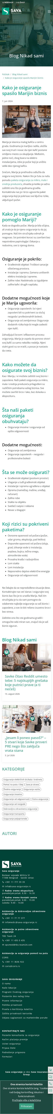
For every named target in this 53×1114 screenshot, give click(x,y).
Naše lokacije (9, 987)
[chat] (50, 1077)
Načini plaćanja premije (15, 1039)
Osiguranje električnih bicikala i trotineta (22, 779)
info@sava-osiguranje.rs (18, 886)
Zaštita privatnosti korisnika (17, 1013)
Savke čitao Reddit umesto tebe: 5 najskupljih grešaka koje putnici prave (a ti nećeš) (26, 682)
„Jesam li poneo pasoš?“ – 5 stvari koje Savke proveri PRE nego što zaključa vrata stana (26, 744)
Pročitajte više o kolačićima (26, 1100)
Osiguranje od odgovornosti (16, 799)
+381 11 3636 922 (14, 961)
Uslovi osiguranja (11, 1043)
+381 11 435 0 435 (15, 940)
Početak (5, 74)
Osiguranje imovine (12, 794)
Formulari (7, 1056)
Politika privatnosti (12, 1005)
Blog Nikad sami (20, 74)
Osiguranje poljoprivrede (15, 818)
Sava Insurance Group (35, 1073)
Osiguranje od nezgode (14, 804)
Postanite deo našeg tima (15, 996)
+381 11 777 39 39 (15, 882)
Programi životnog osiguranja (18, 992)
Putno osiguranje (40, 799)
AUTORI (9, 833)
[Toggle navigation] (49, 11)
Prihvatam (26, 1106)
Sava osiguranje (14, 1072)
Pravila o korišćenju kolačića (17, 1009)
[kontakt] (50, 1090)
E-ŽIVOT (21, 2)
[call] (50, 1083)
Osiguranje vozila (31, 789)
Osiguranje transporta (13, 814)
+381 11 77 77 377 (15, 918)
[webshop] (50, 1070)
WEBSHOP (8, 2)
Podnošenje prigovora (13, 1052)
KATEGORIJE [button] (13, 769)
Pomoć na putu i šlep (13, 784)
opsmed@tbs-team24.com (18, 944)
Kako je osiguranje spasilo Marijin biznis (24, 78)
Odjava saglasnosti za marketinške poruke (24, 1017)
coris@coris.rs (12, 966)
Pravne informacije (12, 1000)
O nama (6, 983)
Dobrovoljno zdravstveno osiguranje (20, 809)
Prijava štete (8, 1048)
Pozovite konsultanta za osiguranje (21, 1035)
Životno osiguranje (12, 789)
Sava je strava (32, 784)
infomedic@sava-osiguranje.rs (21, 922)
